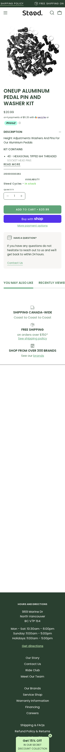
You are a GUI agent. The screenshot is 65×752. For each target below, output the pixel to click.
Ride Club (32, 670)
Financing (32, 707)
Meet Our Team (32, 676)
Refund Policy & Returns (32, 731)
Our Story (32, 658)
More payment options (33, 225)
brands (38, 355)
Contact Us (15, 263)
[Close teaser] (50, 735)
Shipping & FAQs (32, 725)
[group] (32, 3)
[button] (51, 12)
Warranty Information (32, 701)
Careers (32, 713)
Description (13, 132)
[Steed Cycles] (32, 12)
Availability (32, 179)
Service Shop (32, 694)
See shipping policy (32, 338)
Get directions (32, 646)
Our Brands (32, 688)
